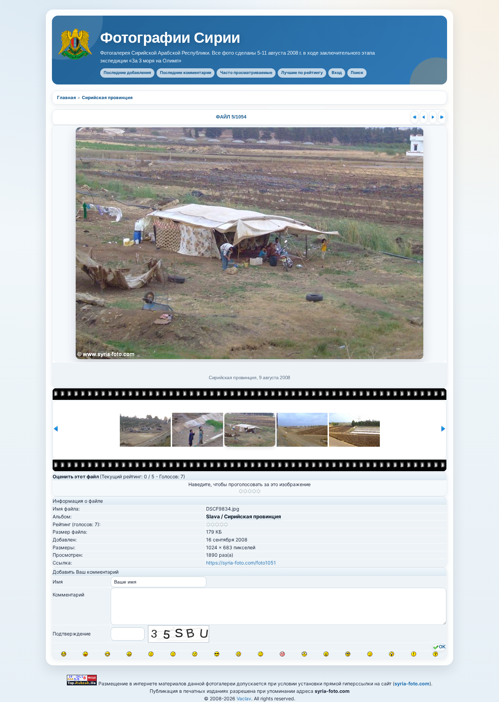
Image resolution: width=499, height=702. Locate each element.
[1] (241, 491)
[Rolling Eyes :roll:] (347, 654)
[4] (254, 491)
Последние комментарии (185, 72)
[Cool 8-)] (216, 654)
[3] (249, 491)
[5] (258, 491)
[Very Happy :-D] (107, 654)
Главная (66, 97)
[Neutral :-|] (150, 654)
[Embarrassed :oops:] (282, 654)
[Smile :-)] (129, 654)
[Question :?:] (435, 654)
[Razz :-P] (85, 654)
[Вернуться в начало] (414, 117)
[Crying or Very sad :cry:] (194, 654)
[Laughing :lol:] (63, 654)
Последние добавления (127, 72)
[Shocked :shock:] (304, 654)
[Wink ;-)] (369, 654)
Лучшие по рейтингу (302, 72)
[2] (245, 491)
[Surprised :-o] (238, 654)
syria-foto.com (411, 683)
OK (442, 647)
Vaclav (244, 698)
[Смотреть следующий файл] (433, 117)
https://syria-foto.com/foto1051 (241, 563)
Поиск (357, 72)
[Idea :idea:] (391, 654)
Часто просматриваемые (246, 72)
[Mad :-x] (326, 654)
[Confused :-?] (260, 654)
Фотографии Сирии (170, 37)
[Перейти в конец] (442, 117)
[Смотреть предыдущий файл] (423, 117)
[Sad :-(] (172, 654)
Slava (213, 516)
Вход (337, 72)
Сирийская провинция (107, 97)
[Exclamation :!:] (413, 654)
